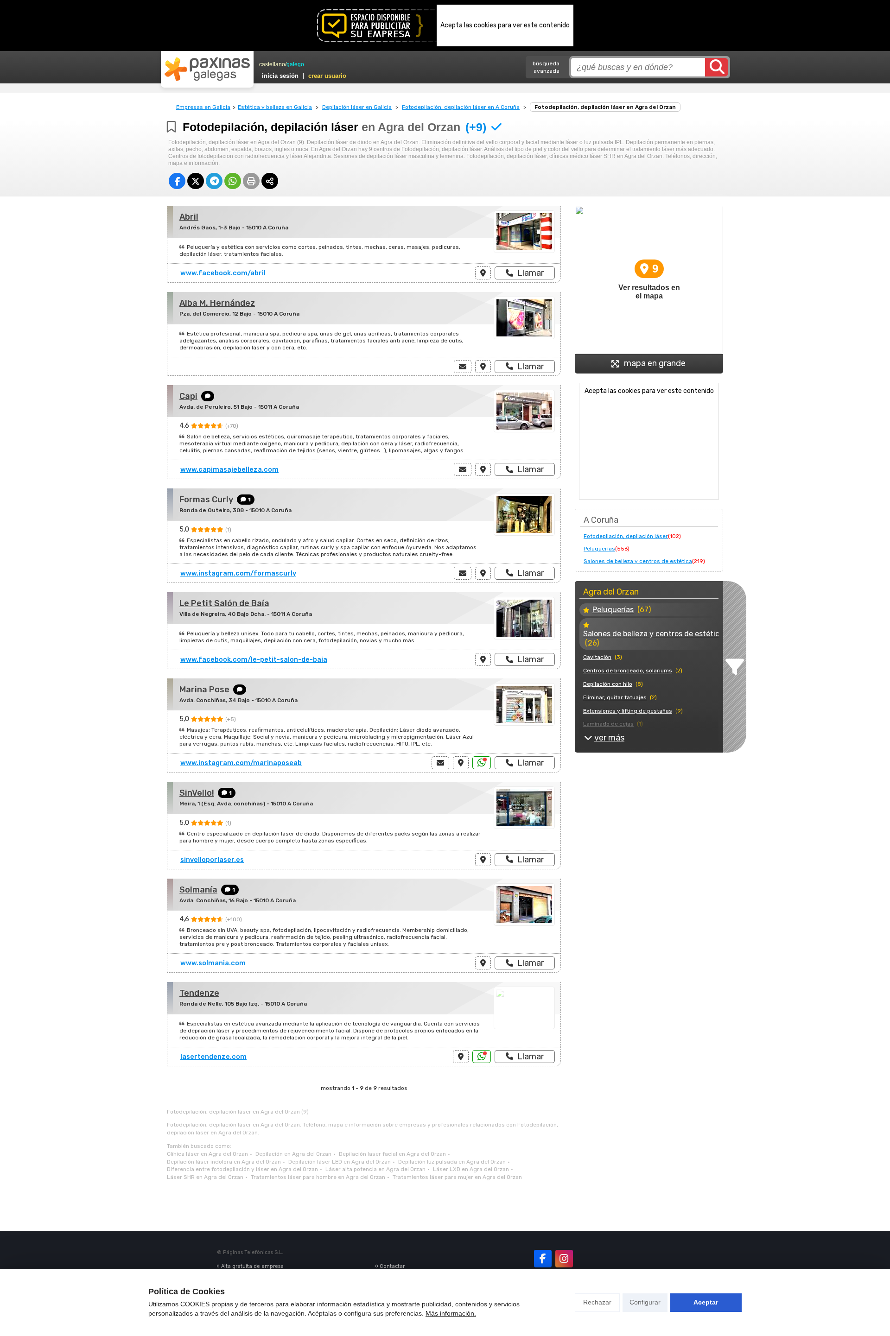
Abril (188, 217)
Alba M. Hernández (217, 303)
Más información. (451, 1313)
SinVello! (196, 793)
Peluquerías (599, 548)
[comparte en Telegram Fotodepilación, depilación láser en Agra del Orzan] (214, 181)
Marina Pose (204, 689)
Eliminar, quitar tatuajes (615, 697)
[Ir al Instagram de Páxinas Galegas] (564, 1258)
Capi (188, 396)
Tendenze (199, 993)
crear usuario (327, 75)
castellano (272, 64)
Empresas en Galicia (203, 107)
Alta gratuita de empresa (252, 1266)
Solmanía (198, 890)
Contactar (392, 1266)
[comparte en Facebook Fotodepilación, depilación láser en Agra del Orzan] (177, 181)
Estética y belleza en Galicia (275, 107)
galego (295, 64)
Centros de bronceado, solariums (627, 670)
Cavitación (597, 657)
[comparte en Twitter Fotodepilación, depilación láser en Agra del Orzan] (195, 181)
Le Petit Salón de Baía (224, 603)
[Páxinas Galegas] (207, 69)
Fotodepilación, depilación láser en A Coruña (461, 107)
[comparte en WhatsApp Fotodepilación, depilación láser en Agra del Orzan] (232, 181)
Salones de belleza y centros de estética (638, 561)
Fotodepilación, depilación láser (626, 536)
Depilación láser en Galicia (357, 107)
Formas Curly (206, 499)
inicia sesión (280, 75)
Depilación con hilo (607, 684)
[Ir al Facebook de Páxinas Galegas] (543, 1258)
